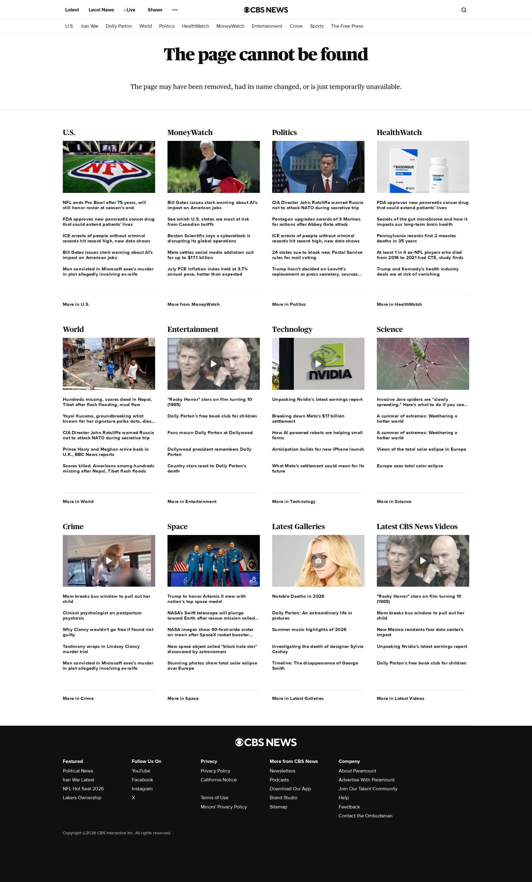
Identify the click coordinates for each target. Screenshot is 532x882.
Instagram (142, 788)
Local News (102, 9)
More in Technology (294, 501)
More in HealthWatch (399, 304)
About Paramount (357, 770)
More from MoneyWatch (193, 304)
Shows (156, 9)
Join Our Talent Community (368, 788)
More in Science (394, 501)
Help (344, 797)
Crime (296, 26)
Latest (72, 9)
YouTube (141, 770)
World (145, 26)
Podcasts (279, 779)
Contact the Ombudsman (366, 815)
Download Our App (290, 788)
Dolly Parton (119, 26)
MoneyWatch (230, 26)
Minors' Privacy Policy (224, 806)
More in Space (183, 698)
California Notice (219, 779)
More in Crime (78, 698)
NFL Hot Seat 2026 (83, 788)
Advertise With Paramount (367, 779)
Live (132, 10)
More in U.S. (76, 304)
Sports (317, 26)
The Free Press (347, 26)
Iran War (90, 26)
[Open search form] (464, 10)
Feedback (349, 806)
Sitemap (278, 806)
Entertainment (267, 26)
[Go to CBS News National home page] (266, 10)
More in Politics (289, 304)
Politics (167, 26)
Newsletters (282, 770)
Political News (78, 770)
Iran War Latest (78, 779)
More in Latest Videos (400, 698)
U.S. (69, 26)
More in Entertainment (191, 501)
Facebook (142, 779)
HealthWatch (195, 26)
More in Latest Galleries (298, 698)
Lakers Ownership (82, 797)
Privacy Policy (215, 770)
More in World (78, 501)
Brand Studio (283, 797)
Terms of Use (214, 797)
